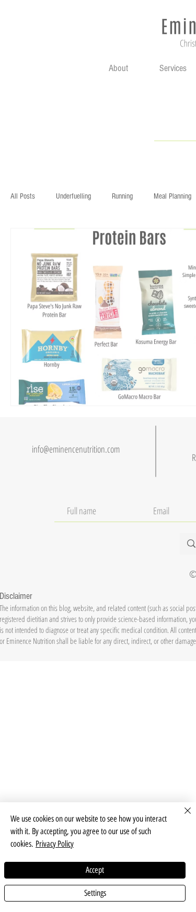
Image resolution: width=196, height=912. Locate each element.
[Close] (181, 816)
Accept (95, 870)
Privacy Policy (55, 844)
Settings (95, 893)
